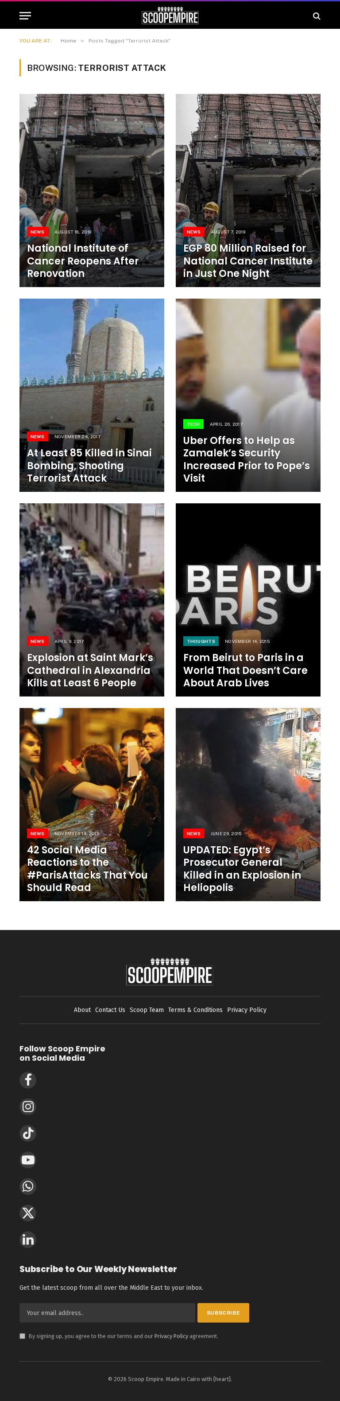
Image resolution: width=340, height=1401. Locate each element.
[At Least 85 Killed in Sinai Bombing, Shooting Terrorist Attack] (91, 395)
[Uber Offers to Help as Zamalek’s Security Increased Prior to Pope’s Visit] (248, 395)
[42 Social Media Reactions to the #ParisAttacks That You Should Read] (91, 804)
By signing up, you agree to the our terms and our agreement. (118, 1336)
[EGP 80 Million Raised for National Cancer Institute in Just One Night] (248, 190)
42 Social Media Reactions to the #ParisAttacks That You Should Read (87, 869)
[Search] (316, 16)
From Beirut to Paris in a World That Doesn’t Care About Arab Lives (245, 670)
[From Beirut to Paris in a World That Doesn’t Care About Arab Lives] (248, 600)
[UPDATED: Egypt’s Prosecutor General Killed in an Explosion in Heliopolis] (248, 804)
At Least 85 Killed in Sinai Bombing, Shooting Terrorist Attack (89, 465)
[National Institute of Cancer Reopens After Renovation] (91, 190)
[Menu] (25, 16)
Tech (193, 424)
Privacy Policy (171, 1336)
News (38, 231)
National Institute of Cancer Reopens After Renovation (83, 261)
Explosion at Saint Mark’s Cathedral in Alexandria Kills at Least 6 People (90, 670)
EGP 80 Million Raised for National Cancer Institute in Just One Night (248, 261)
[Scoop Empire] (170, 15)
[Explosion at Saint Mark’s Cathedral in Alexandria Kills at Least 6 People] (91, 600)
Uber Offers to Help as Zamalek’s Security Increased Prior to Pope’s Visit (246, 460)
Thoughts (201, 641)
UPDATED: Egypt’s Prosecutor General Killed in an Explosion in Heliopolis (242, 869)
